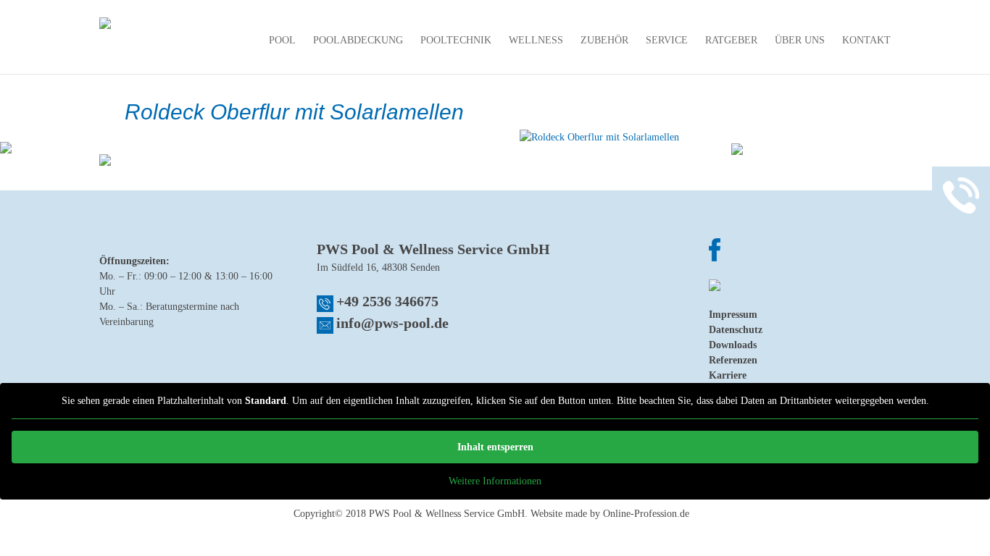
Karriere (727, 375)
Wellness (536, 40)
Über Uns (800, 40)
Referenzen (733, 360)
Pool (282, 40)
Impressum (733, 314)
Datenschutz (735, 329)
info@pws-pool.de (392, 323)
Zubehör (604, 40)
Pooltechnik (455, 40)
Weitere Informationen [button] (495, 481)
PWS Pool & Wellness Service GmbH (447, 513)
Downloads (733, 345)
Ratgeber (731, 40)
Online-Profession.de (646, 513)
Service (667, 40)
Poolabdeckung (358, 40)
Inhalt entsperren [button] (495, 447)
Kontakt (866, 40)
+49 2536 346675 (387, 301)
